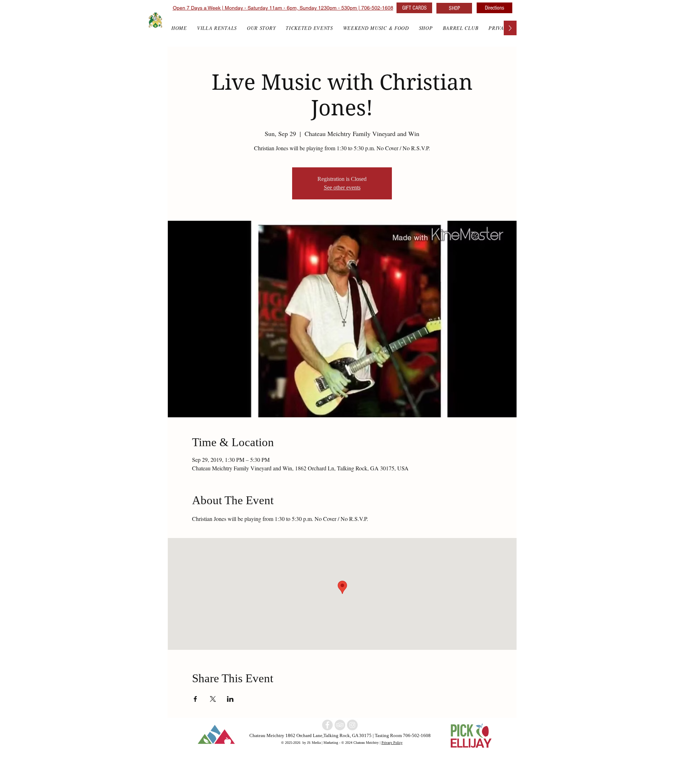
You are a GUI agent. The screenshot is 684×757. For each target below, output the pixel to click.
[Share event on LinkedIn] (230, 699)
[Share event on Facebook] (195, 699)
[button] (425, 28)
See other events (342, 187)
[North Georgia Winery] (340, 725)
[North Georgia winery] (327, 725)
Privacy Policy (392, 742)
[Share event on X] (212, 699)
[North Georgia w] (352, 725)
